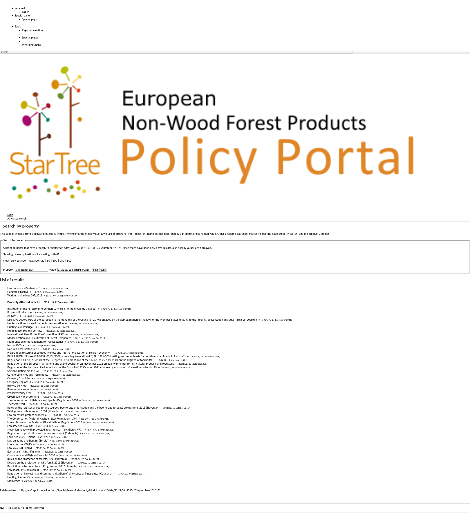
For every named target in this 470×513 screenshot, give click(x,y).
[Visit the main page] (215, 133)
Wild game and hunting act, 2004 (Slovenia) (33, 411)
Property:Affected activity (23, 302)
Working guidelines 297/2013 (24, 295)
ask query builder (319, 233)
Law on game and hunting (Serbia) (27, 440)
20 (42, 260)
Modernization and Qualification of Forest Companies (39, 338)
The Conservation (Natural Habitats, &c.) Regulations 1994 (42, 418)
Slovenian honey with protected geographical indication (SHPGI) (45, 429)
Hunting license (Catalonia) (23, 477)
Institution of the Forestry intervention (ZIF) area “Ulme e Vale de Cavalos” (51, 308)
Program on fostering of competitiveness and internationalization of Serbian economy (58, 352)
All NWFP (12, 316)
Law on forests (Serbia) (21, 288)
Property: (8, 269)
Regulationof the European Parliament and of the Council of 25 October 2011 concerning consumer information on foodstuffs (82, 367)
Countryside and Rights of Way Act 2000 (31, 455)
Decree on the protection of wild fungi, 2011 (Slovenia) (40, 462)
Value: (53, 269)
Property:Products (18, 312)
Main (10, 215)
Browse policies (16, 385)
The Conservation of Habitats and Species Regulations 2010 (42, 400)
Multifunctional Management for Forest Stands (35, 341)
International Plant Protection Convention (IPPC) (36, 334)
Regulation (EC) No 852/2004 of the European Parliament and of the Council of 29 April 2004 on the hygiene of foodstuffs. (80, 360)
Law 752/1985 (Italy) (19, 448)
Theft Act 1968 (16, 404)
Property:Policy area (19, 393)
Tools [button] (18, 26)
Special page (29, 19)
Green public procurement (23, 396)
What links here (31, 45)
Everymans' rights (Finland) (23, 451)
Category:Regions (17, 382)
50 (48, 260)
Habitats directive (17, 292)
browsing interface (45, 233)
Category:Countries (18, 378)
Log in (25, 12)
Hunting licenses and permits (24, 330)
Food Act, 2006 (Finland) (21, 437)
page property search (284, 233)
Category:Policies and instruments (27, 374)
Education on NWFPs (19, 444)
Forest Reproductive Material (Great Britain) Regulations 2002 (44, 422)
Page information (32, 30)
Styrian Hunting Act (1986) (23, 371)
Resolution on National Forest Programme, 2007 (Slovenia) (42, 466)
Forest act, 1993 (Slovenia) (23, 470)
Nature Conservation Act (22, 349)
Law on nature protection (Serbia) (27, 415)
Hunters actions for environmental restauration (35, 323)
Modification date (58, 248)
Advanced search (17, 218)
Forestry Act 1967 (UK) (20, 426)
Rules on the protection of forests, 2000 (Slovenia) (37, 459)
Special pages (30, 37)
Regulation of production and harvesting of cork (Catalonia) (42, 433)
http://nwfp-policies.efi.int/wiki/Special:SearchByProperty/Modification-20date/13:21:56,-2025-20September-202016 (89, 490)
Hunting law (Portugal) (20, 327)
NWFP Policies (8, 508)
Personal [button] (20, 8)
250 (62, 260)
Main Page (13, 481)
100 (55, 260)
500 (69, 260)
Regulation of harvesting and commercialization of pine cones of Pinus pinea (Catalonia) (60, 473)
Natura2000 (14, 345)
